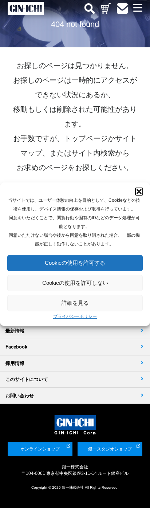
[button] (139, 191)
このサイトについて (26, 379)
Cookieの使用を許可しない (75, 283)
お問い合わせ (19, 395)
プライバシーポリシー (75, 316)
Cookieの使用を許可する (75, 263)
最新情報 (14, 331)
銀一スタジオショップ (110, 449)
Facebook (16, 347)
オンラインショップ (40, 449)
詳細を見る (75, 303)
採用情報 (14, 363)
